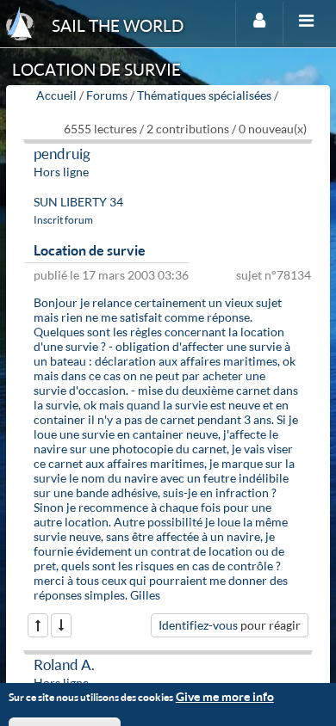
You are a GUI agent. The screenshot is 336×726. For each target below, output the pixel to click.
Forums (107, 95)
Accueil (56, 95)
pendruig (62, 154)
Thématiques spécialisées (204, 95)
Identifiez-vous (198, 625)
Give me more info (225, 696)
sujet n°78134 (273, 275)
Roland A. (64, 664)
